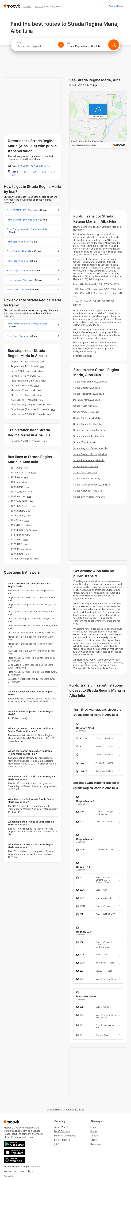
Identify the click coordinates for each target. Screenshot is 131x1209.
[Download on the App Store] (14, 1152)
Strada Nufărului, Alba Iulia (86, 418)
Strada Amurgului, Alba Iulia (87, 424)
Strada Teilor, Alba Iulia (85, 406)
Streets (94, 1135)
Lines (93, 1127)
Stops (93, 1140)
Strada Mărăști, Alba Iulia (86, 412)
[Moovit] (12, 6)
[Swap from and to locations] (61, 45)
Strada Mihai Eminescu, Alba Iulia (90, 381)
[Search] (113, 44)
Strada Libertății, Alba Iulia (86, 387)
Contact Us (9, 1176)
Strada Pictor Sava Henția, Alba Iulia (91, 484)
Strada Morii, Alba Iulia (84, 442)
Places (93, 1131)
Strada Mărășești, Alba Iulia (87, 490)
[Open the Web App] (14, 1160)
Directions (95, 1144)
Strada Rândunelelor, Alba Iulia (88, 460)
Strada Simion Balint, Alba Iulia (89, 497)
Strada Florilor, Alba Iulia (85, 466)
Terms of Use (10, 1171)
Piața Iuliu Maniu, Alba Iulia (86, 400)
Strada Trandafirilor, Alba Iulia (88, 436)
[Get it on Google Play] (14, 1144)
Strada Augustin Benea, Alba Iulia (90, 448)
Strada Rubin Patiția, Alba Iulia (88, 394)
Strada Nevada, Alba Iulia (86, 478)
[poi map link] (98, 120)
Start (18, 43)
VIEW (42, 361)
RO (57, 1144)
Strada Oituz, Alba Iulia (85, 472)
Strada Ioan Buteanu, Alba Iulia (89, 430)
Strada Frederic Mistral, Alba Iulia (90, 454)
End (68, 43)
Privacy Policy (25, 1171)
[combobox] (35, 46)
